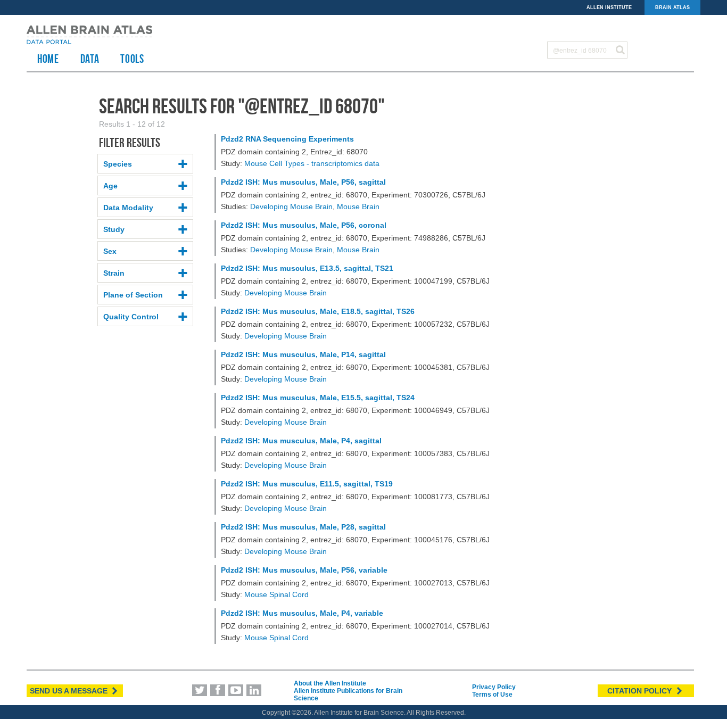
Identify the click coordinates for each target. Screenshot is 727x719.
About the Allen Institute (330, 683)
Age (110, 185)
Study (114, 229)
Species (117, 164)
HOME (48, 58)
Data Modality (128, 207)
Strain (114, 273)
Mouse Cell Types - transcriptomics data (311, 163)
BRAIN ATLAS (672, 7)
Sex (110, 251)
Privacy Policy (494, 687)
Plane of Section (133, 295)
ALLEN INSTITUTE (609, 7)
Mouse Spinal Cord (276, 594)
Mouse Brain (358, 206)
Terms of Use (492, 694)
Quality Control (131, 316)
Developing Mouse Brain (291, 206)
